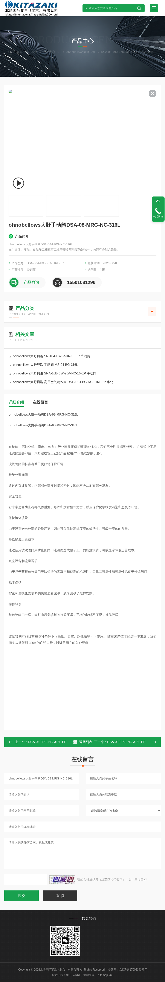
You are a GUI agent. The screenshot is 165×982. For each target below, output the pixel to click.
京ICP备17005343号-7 (133, 969)
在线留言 (40, 402)
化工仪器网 (73, 975)
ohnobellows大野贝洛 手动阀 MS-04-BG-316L (45, 364)
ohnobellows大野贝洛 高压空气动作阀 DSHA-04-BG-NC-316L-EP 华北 (63, 382)
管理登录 (89, 975)
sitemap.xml (105, 975)
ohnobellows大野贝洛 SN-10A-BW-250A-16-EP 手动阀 (51, 356)
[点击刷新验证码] (62, 879)
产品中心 (49, 52)
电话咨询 (158, 216)
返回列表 (85, 742)
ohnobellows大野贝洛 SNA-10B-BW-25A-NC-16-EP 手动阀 (54, 373)
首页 (35, 52)
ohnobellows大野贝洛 (80, 52)
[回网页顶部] (158, 201)
